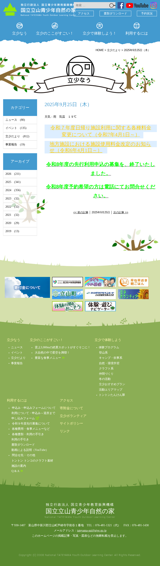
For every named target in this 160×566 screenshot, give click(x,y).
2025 (8, 182)
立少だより (12, 136)
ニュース (11, 119)
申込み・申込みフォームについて (34, 407)
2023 (8, 198)
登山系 (103, 352)
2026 (8, 173)
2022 (8, 206)
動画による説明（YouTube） (30, 450)
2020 (8, 223)
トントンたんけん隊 (112, 394)
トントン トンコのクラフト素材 (32, 460)
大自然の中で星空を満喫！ (52, 352)
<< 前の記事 (80, 212)
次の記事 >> (120, 212)
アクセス (84, 13)
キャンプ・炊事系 (110, 357)
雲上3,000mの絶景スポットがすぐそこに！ (62, 347)
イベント (11, 128)
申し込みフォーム (23, 418)
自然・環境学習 (109, 363)
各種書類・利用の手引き (28, 434)
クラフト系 (106, 368)
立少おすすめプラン (112, 384)
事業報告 (11, 144)
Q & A (15, 471)
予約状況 (147, 13)
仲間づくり (106, 373)
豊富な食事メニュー (48, 357)
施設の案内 (18, 465)
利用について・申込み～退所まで (33, 413)
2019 (8, 231)
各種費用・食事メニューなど (31, 428)
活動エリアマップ (110, 389)
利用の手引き (20, 439)
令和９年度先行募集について (31, 423)
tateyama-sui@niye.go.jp (91, 530)
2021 (8, 214)
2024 (8, 190)
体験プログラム (109, 347)
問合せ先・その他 (23, 455)
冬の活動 (105, 379)
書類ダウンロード (115, 13)
